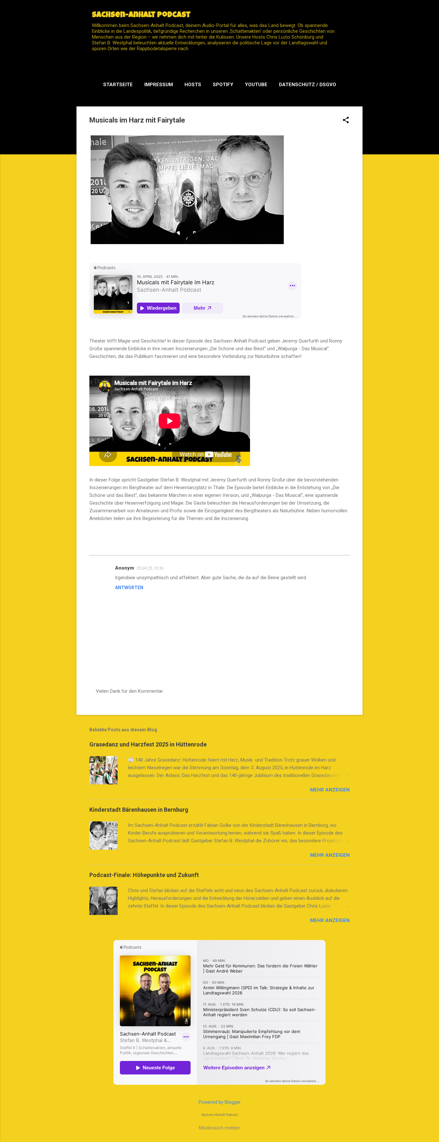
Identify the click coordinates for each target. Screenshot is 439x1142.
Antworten (129, 587)
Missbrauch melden (219, 1128)
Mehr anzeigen (330, 790)
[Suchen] (359, 17)
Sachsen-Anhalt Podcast (141, 15)
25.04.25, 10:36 (150, 568)
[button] (346, 120)
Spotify (223, 84)
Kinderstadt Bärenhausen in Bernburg (138, 809)
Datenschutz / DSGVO (307, 84)
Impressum (158, 84)
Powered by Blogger (220, 1102)
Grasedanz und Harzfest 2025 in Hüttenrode (148, 744)
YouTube (256, 84)
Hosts (192, 84)
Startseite (118, 84)
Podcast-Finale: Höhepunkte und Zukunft (144, 875)
